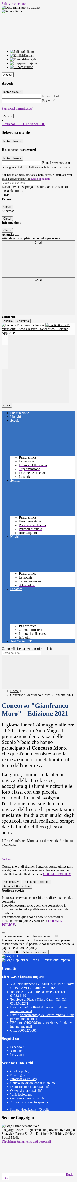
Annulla (8, 321)
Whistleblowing (21, 1094)
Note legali (17, 1075)
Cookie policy (19, 1071)
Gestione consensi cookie (27, 1098)
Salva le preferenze (35, 952)
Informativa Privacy (23, 1079)
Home (14, 691)
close (6, 405)
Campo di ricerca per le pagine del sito (27, 648)
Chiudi (7, 206)
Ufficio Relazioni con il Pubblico (32, 1083)
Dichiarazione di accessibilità (29, 1087)
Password (48, 100)
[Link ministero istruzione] (21, 7)
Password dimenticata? (17, 108)
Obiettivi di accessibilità (26, 1090)
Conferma (23, 321)
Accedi (7, 74)
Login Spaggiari (40, 178)
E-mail (46, 162)
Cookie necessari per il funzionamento (28, 936)
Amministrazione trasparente (29, 1102)
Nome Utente (51, 96)
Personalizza (11, 881)
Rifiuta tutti (36, 881)
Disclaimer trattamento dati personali (26, 1141)
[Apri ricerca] (41, 352)
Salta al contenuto (14, 3)
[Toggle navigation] (35, 386)
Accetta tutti (17, 886)
